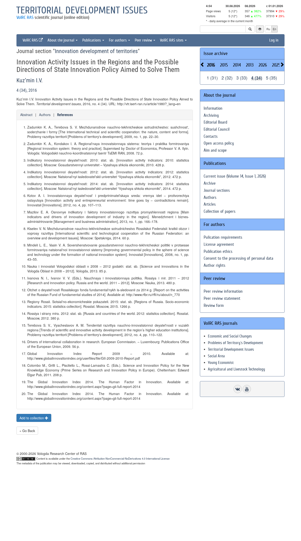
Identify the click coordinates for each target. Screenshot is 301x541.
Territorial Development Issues (231, 349)
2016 (211, 65)
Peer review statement (222, 298)
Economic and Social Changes (230, 336)
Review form (214, 305)
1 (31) (212, 78)
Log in (273, 40)
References (65, 115)
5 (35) (271, 78)
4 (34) (256, 78)
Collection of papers (219, 211)
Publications (92, 40)
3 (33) (241, 78)
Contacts (211, 136)
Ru (268, 29)
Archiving (211, 115)
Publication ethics (218, 251)
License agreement (219, 244)
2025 (276, 65)
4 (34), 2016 (26, 90)
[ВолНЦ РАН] (238, 389)
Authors (45, 114)
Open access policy (219, 143)
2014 (237, 65)
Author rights (214, 265)
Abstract (26, 114)
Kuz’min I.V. (29, 80)
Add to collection (32, 418)
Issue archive (216, 53)
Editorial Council (217, 129)
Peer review (144, 40)
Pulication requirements (223, 237)
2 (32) (227, 78)
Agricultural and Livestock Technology (236, 369)
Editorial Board (215, 122)
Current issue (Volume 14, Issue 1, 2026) (235, 176)
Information (213, 108)
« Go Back (27, 430)
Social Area (216, 356)
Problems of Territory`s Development (235, 343)
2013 (249, 65)
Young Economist (221, 362)
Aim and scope (215, 150)
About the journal (61, 40)
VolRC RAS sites (172, 40)
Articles (210, 204)
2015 (224, 65)
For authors (118, 40)
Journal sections (217, 190)
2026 (263, 65)
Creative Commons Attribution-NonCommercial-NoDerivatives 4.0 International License (120, 458)
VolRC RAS (24, 17)
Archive (210, 183)
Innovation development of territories (96, 51)
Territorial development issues (82, 10)
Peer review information (223, 291)
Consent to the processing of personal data (238, 258)
